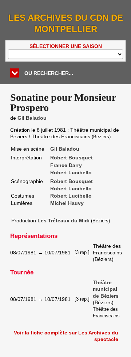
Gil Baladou (32, 118)
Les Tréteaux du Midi (63, 220)
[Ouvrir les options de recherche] (14, 73)
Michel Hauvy (67, 203)
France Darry (66, 165)
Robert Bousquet (71, 157)
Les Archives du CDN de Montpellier (65, 23)
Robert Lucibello (71, 172)
